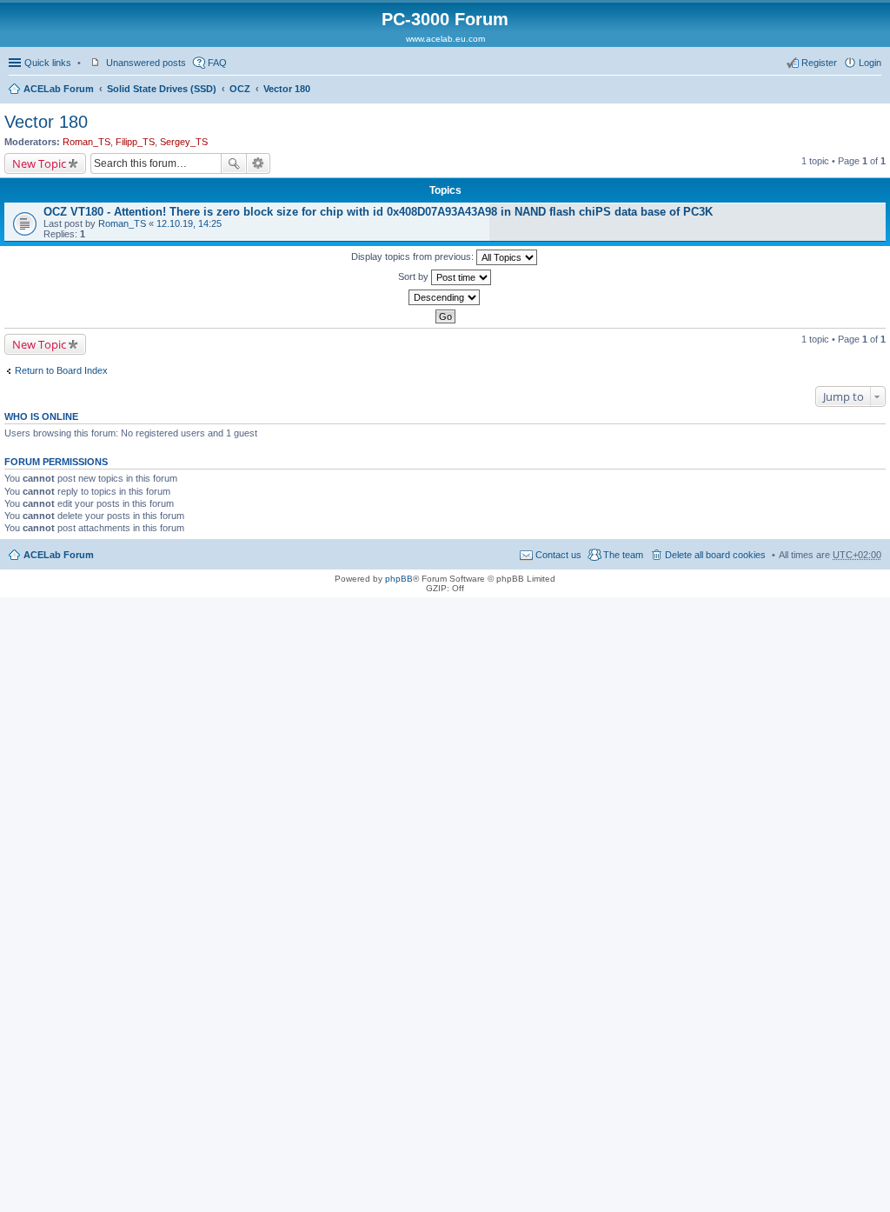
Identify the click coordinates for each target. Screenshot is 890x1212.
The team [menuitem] (623, 554)
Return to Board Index (61, 370)
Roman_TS (86, 142)
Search (234, 163)
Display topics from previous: (413, 256)
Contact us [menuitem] (558, 554)
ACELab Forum (58, 88)
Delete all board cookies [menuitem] (715, 554)
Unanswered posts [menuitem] (146, 62)
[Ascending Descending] (445, 297)
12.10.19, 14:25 (189, 223)
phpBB (399, 578)
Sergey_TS (184, 142)
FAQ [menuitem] (217, 62)
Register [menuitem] (819, 62)
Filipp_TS (135, 142)
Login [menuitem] (870, 62)
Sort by (414, 276)
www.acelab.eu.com (445, 38)
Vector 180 (286, 88)
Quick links (47, 62)
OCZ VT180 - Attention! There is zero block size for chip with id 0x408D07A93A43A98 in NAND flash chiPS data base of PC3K (378, 211)
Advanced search (258, 163)
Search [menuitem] (874, 90)
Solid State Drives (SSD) (161, 88)
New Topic (39, 163)
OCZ (239, 88)
